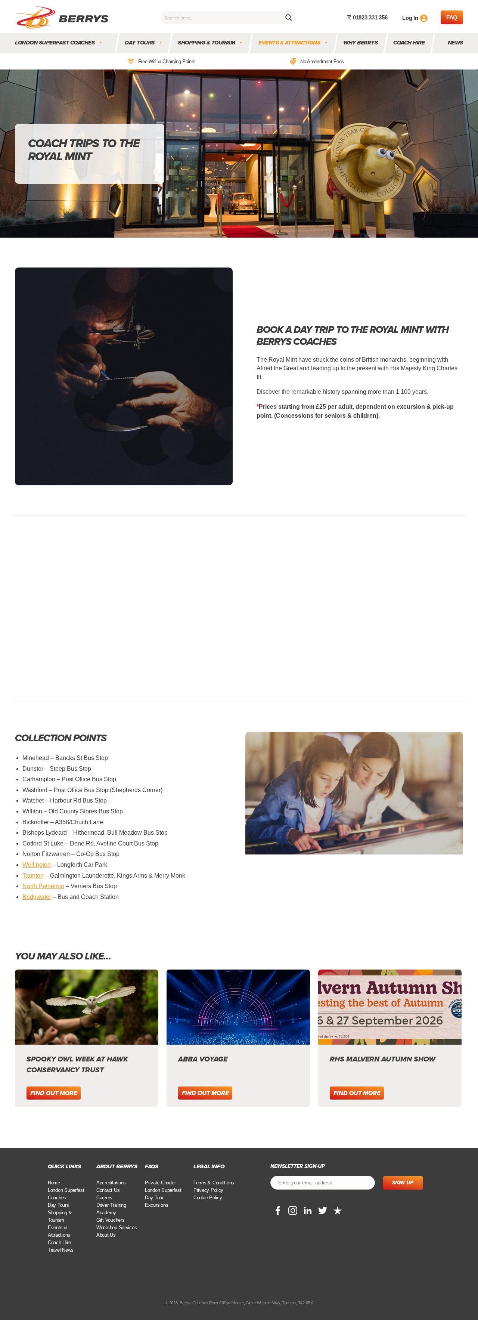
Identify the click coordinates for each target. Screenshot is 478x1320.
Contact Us (108, 1190)
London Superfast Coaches (54, 42)
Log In (410, 18)
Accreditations (111, 1182)
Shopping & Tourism (206, 42)
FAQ (451, 17)
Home (54, 1182)
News (455, 42)
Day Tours (140, 42)
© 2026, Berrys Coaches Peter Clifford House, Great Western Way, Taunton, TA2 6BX (239, 1303)
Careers (104, 1197)
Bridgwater (36, 897)
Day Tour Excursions (156, 1201)
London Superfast (163, 1190)
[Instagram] (292, 1211)
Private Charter (160, 1182)
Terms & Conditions (213, 1182)
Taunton (33, 875)
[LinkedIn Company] (307, 1211)
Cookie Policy (207, 1197)
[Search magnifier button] (288, 17)
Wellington (36, 865)
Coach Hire (409, 42)
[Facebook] (277, 1211)
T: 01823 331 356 (367, 17)
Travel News (61, 1250)
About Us (106, 1235)
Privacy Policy (208, 1190)
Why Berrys (361, 42)
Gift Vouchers (110, 1220)
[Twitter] (322, 1211)
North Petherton (43, 886)
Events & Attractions (289, 42)
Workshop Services (116, 1227)
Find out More (53, 1093)
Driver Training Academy (111, 1208)
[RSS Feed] (337, 1211)
